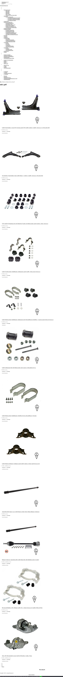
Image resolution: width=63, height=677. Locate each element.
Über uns (3, 75)
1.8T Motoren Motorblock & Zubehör (14, 18)
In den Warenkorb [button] (5, 133)
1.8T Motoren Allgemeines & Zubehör (14, 19)
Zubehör (5, 52)
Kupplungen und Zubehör (10, 39)
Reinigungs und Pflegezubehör (9, 56)
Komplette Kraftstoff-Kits (10, 30)
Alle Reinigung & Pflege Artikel (9, 58)
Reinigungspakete (6, 57)
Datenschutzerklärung (7, 77)
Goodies (3, 59)
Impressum (5, 76)
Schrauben (5, 36)
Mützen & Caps (6, 65)
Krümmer (7, 43)
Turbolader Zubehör (9, 49)
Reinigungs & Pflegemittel (8, 55)
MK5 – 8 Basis (8, 14)
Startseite (3, 7)
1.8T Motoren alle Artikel (12, 20)
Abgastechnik (6, 42)
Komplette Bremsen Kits (10, 23)
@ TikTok (5, 72)
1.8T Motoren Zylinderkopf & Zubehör (14, 17)
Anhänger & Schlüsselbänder (8, 60)
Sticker (5, 62)
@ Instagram (6, 71)
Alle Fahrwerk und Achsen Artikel (11, 15)
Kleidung (3, 64)
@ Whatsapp (6, 74)
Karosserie (5, 35)
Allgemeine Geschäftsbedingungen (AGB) (10, 78)
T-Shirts (5, 66)
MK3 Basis (7, 12)
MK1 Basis (7, 10)
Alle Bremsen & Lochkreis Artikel (11, 27)
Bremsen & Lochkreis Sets (8, 22)
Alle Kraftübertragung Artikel (10, 41)
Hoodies (5, 67)
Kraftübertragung (6, 38)
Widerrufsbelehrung (7, 79)
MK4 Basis (7, 13)
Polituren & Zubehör (7, 54)
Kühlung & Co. (6, 51)
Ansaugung (6, 37)
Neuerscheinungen (5, 8)
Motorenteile (6, 16)
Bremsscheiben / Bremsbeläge (10, 24)
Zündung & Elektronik (7, 28)
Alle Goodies (6, 63)
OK (40, 676)
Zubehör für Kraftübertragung (10, 40)
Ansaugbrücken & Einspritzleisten (11, 32)
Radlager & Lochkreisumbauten (11, 26)
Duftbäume (5, 61)
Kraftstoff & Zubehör (7, 29)
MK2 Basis (7, 11)
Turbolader (7, 48)
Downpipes (7, 44)
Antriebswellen (6, 21)
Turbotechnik (6, 47)
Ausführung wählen (5, 469)
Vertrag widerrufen (31, 674)
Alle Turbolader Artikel (9, 50)
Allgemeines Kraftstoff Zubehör (11, 33)
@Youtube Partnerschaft (8, 73)
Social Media (4, 70)
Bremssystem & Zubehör (10, 25)
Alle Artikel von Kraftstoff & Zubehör (12, 34)
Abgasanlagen (8, 45)
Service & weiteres (5, 69)
